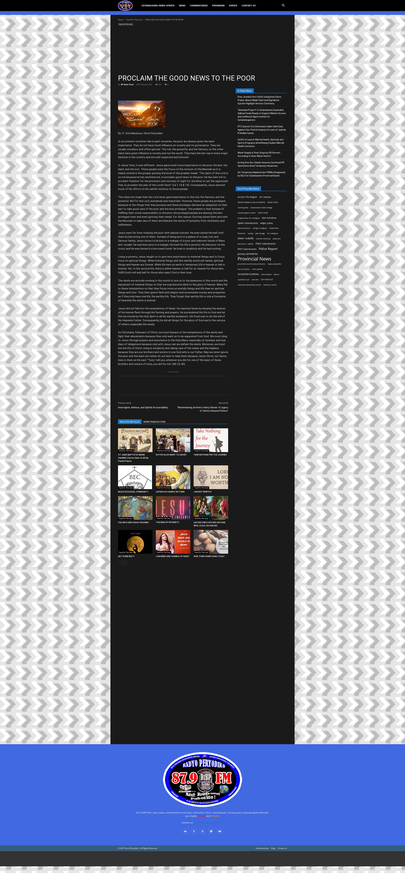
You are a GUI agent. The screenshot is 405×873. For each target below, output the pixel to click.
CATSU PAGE (263, 213)
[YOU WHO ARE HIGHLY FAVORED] (135, 508)
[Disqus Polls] (173, 611)
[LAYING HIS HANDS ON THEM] (173, 477)
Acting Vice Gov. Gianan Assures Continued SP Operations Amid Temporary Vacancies (261, 164)
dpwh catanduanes (248, 223)
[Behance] (185, 831)
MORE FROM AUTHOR (154, 422)
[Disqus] (173, 694)
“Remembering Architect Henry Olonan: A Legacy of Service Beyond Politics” (202, 409)
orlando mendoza (263, 239)
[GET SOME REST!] (135, 542)
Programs (218, 5)
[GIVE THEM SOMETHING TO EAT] (211, 542)
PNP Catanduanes (247, 248)
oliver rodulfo (246, 238)
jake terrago (260, 233)
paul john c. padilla (245, 244)
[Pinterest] (136, 91)
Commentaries (199, 5)
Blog (273, 848)
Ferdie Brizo (274, 228)
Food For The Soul (134, 19)
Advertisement (262, 848)
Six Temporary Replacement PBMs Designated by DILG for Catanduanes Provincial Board (261, 174)
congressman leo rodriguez (249, 218)
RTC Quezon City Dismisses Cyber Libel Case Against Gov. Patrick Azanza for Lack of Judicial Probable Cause (262, 129)
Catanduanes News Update (157, 5)
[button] (283, 5)
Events (233, 5)
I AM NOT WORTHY (203, 492)
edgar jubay (266, 223)
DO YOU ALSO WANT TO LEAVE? (171, 455)
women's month (270, 285)
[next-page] (125, 563)
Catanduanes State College (261, 208)
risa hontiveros (244, 269)
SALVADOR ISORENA (248, 274)
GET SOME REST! (126, 556)
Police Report (268, 248)
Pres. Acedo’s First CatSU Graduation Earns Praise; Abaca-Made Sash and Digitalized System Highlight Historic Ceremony (259, 100)
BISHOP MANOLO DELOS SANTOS (251, 202)
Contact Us (249, 5)
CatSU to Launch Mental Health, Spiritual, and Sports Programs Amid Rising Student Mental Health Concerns (261, 142)
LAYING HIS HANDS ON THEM (170, 492)
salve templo (266, 274)
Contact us (282, 848)
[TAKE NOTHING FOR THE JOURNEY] (211, 440)
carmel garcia (243, 208)
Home (120, 19)
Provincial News (254, 258)
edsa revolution (244, 228)
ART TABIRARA (265, 197)
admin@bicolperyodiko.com (208, 822)
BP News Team (127, 84)
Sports (276, 274)
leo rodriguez (272, 233)
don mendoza (269, 217)
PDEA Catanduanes (265, 243)
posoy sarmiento (248, 254)
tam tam (255, 279)
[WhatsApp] (143, 91)
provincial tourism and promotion (251, 264)
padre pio (277, 239)
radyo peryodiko (274, 264)
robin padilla (257, 269)
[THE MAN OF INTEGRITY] (173, 508)
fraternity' (242, 233)
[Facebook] (121, 91)
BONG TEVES (273, 202)
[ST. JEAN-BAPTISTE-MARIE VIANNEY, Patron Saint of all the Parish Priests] (135, 440)
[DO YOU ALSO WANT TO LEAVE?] (173, 440)
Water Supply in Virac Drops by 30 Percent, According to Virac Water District (259, 154)
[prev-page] (120, 563)
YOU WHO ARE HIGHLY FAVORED (133, 522)
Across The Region (247, 196)
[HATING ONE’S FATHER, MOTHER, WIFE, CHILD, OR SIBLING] (211, 508)
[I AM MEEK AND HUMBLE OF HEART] (173, 542)
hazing (250, 233)
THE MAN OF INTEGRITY (167, 522)
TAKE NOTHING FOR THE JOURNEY (210, 455)
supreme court (243, 279)
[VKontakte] (219, 831)
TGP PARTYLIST (267, 279)
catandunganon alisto (246, 213)
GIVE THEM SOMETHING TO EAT (209, 556)
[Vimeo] (211, 831)
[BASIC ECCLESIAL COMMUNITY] (135, 477)
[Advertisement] (202, 50)
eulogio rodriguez (260, 228)
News (182, 5)
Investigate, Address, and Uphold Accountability (143, 407)
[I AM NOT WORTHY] (211, 477)
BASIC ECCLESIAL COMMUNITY (133, 492)
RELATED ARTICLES (130, 422)
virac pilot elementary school (249, 285)
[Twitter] (128, 91)
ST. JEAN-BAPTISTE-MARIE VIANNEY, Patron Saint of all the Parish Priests (133, 458)
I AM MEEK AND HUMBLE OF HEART (173, 556)
